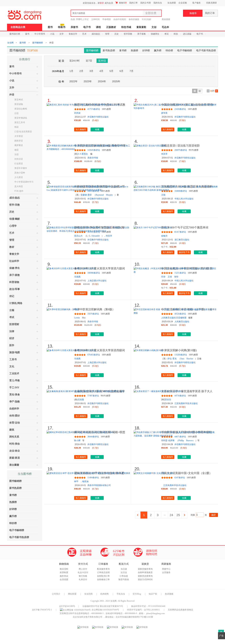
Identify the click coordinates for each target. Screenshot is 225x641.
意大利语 (18, 186)
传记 (11, 296)
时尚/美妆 (14, 443)
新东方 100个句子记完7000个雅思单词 (184, 227)
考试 (166, 34)
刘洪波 (77, 113)
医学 (11, 345)
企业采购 (182, 3)
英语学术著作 (20, 168)
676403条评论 (93, 355)
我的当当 (157, 3)
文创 (154, 27)
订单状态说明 (103, 572)
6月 (121, 71)
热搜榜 (134, 50)
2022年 (73, 81)
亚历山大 (78, 236)
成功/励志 (14, 197)
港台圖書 (14, 465)
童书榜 (123, 50)
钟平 (76, 481)
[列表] (199, 91)
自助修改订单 (103, 579)
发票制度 (64, 572)
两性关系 (14, 436)
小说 (52, 34)
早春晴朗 (106, 19)
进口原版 (187, 34)
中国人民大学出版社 (184, 199)
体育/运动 (14, 422)
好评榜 (146, 50)
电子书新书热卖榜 (206, 50)
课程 (98, 27)
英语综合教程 (20, 109)
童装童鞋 (141, 27)
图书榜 (23, 42)
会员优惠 (64, 579)
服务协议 (64, 576)
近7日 (89, 60)
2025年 (116, 81)
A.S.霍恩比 (83, 154)
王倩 (170, 277)
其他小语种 (19, 172)
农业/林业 (14, 450)
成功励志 (96, 34)
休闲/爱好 (14, 415)
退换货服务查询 (145, 569)
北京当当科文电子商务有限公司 (87, 617)
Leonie (77, 317)
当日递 (124, 569)
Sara (182, 358)
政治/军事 (14, 289)
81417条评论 (180, 232)
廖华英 (164, 113)
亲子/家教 (14, 275)
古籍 (11, 310)
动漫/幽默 (14, 219)
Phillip (181, 440)
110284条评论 (180, 355)
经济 (11, 338)
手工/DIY (14, 387)
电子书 (87, 27)
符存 (163, 277)
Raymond (100, 195)
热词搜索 (169, 594)
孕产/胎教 (14, 401)
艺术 (84, 34)
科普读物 (14, 282)
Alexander (95, 236)
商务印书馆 (93, 158)
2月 (81, 71)
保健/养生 (14, 268)
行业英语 (18, 163)
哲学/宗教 (14, 204)
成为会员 (109, 3)
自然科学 (14, 408)
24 (171, 515)
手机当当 (121, 594)
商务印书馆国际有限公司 (99, 485)
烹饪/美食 (14, 394)
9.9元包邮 (146, 19)
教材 (11, 247)
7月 (131, 71)
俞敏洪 (164, 236)
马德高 (77, 277)
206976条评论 (180, 150)
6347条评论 (179, 477)
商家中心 (166, 569)
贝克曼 (81, 399)
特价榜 (169, 50)
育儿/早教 (14, 380)
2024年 (102, 81)
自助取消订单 (103, 576)
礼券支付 (83, 579)
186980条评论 (93, 273)
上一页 (138, 515)
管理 (107, 34)
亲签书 (74, 27)
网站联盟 (72, 594)
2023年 (88, 81)
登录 (102, 3)
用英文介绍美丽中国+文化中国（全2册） (186, 473)
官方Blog (137, 594)
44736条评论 (180, 395)
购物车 (122, 3)
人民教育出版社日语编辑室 (174, 317)
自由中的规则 (119, 19)
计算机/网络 (15, 303)
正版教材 (111, 27)
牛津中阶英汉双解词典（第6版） (94, 309)
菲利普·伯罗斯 (168, 440)
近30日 (102, 60)
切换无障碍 (211, 3)
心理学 (13, 226)
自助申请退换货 (145, 572)
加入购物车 (81, 129)
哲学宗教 (128, 34)
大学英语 (18, 136)
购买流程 (64, 569)
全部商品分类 (18, 27)
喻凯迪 (85, 481)
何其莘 (164, 154)
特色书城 (126, 27)
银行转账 (83, 576)
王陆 (163, 195)
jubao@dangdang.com (155, 613)
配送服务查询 (103, 569)
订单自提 (124, 576)
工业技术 (14, 373)
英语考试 (18, 99)
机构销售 (104, 594)
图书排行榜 (14, 34)
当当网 (10, 42)
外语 (11, 94)
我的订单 (133, 3)
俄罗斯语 (18, 145)
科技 (176, 34)
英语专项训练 (20, 118)
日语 (16, 113)
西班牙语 (18, 141)
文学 (61, 34)
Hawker (190, 358)
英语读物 (18, 104)
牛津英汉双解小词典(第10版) (179, 350)
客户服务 (196, 3)
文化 (11, 366)
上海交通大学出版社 (97, 280)
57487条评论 (93, 395)
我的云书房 (145, 3)
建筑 (11, 429)
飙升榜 (157, 50)
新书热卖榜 (109, 50)
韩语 (16, 127)
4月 (101, 71)
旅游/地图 (14, 352)
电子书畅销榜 (184, 50)
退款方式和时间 (145, 579)
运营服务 (166, 572)
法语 (16, 154)
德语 (16, 150)
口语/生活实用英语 (23, 131)
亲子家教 (141, 34)
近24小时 (74, 60)
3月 (91, 71)
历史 (116, 34)
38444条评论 (93, 436)
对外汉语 (18, 159)
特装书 (61, 27)
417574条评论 (93, 109)
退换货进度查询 (145, 576)
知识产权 (153, 594)
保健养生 (155, 34)
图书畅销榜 (37, 42)
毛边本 (165, 27)
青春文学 (73, 34)
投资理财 (14, 324)
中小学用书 (39, 34)
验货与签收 (123, 579)
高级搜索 (166, 19)
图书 (50, 27)
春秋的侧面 (134, 19)
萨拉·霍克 (172, 358)
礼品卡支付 (83, 572)
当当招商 (88, 594)
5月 (111, 71)
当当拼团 (171, 3)
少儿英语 (18, 177)
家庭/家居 (14, 458)
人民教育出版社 (182, 321)
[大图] (194, 91)
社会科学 (14, 261)
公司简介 (56, 594)
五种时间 (95, 19)
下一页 (184, 515)
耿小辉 (77, 440)
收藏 (97, 129)
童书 (27, 34)
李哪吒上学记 (82, 19)
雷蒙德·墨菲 (86, 195)
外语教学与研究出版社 (98, 117)
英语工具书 (19, 122)
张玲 (176, 277)
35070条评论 (93, 314)
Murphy (109, 195)
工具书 (13, 359)
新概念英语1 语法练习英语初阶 (180, 145)
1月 (71, 71)
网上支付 (83, 569)
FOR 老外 (18, 191)
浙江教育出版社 (182, 239)
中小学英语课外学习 (23, 182)
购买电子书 (184, 252)
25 (178, 515)
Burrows (190, 440)
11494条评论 (93, 477)
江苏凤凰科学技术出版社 (186, 403)
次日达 (124, 572)
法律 (11, 331)
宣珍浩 (168, 399)
